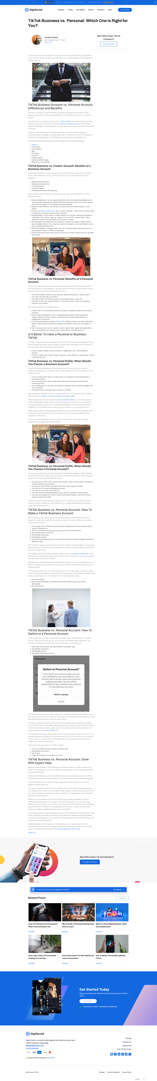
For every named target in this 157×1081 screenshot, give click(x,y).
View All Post (122, 898)
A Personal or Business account (69, 124)
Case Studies (80, 10)
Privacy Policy (126, 1072)
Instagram (61, 10)
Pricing (70, 10)
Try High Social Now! (109, 44)
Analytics (35, 145)
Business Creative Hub (46, 211)
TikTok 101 (48, 42)
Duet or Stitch (50, 730)
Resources (100, 10)
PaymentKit (51, 1058)
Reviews (91, 10)
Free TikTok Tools (124, 1049)
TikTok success (65, 121)
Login (110, 10)
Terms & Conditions (113, 1072)
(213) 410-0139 (32, 1048)
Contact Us (126, 1042)
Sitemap (102, 1072)
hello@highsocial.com (35, 1046)
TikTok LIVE (60, 321)
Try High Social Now (90, 862)
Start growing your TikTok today (69, 829)
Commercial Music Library (66, 400)
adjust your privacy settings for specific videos (58, 396)
